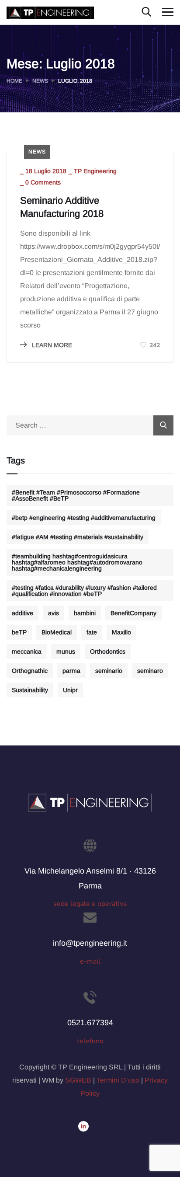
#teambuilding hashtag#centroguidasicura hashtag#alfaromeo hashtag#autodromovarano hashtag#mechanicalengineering (77, 562)
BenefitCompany (133, 612)
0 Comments (43, 182)
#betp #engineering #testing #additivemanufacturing (84, 517)
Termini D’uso (118, 1080)
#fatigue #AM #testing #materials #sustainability (77, 536)
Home (14, 81)
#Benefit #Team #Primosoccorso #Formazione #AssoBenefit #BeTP (76, 495)
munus (65, 651)
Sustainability (30, 689)
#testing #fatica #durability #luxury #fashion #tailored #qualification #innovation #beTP (84, 590)
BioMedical (57, 632)
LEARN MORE (51, 344)
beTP (19, 632)
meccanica (27, 651)
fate (92, 632)
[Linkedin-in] (83, 1126)
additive (22, 612)
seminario (108, 670)
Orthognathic (30, 670)
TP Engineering (95, 170)
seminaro (150, 670)
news (37, 152)
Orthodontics (107, 651)
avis (53, 612)
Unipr (70, 689)
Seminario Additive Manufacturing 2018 (62, 207)
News (40, 81)
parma (71, 670)
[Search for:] (90, 425)
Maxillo (121, 632)
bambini (85, 612)
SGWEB (78, 1080)
